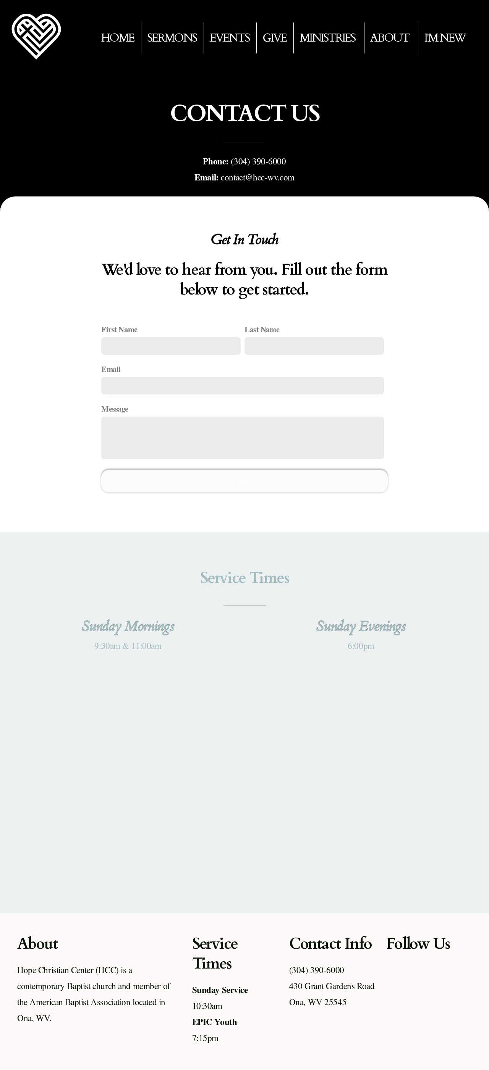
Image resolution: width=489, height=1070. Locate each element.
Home (117, 38)
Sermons (171, 38)
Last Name (261, 329)
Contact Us (244, 480)
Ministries (328, 38)
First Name (119, 329)
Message (114, 408)
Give (274, 38)
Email (111, 369)
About (390, 38)
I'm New (444, 38)
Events (229, 38)
